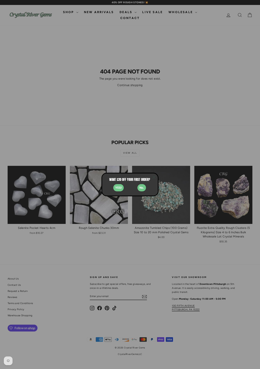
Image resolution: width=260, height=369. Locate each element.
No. (141, 187)
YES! (118, 187)
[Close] (154, 177)
